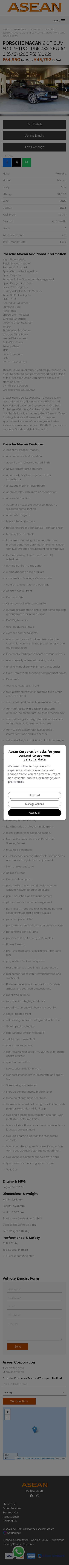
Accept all (34, 812)
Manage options (34, 804)
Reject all (34, 795)
